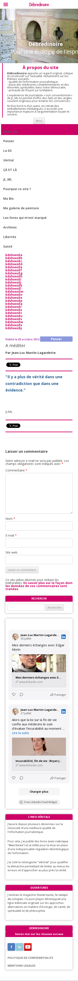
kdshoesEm (14, 291)
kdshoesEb (13, 258)
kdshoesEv (13, 319)
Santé (7, 246)
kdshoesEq (13, 304)
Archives (10, 227)
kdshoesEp (13, 301)
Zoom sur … (12, 131)
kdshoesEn (13, 294)
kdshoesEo (13, 297)
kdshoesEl (13, 288)
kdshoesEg (14, 273)
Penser (8, 141)
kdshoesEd (13, 264)
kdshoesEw (14, 322)
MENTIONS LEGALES (22, 965)
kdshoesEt (13, 313)
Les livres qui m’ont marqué (25, 218)
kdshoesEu (13, 316)
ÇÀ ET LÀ (10, 170)
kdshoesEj (13, 282)
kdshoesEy (13, 328)
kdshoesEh (13, 276)
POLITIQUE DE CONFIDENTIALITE (30, 958)
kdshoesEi (13, 279)
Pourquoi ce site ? (17, 189)
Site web (11, 552)
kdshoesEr (13, 307)
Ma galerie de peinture (21, 208)
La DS (7, 151)
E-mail (11, 535)
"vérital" (43, 862)
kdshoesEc (13, 261)
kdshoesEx (13, 325)
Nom (10, 519)
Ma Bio (8, 198)
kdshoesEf (13, 270)
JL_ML (7, 179)
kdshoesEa (13, 255)
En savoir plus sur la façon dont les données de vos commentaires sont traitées (39, 586)
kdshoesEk (13, 285)
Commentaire (16, 470)
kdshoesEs (13, 310)
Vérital (8, 160)
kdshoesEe (13, 267)
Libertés (9, 237)
